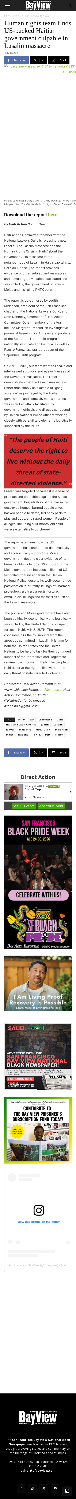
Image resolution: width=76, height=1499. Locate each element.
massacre (25, 729)
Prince (59, 734)
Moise (10, 734)
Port (47, 734)
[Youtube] (55, 1488)
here (52, 214)
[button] (7, 5)
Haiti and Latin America (21, 724)
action (22, 719)
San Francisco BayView (23, 1265)
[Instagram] (32, 1488)
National (23, 734)
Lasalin (58, 724)
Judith (45, 724)
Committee (45, 719)
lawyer (10, 729)
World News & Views (37, 15)
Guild (60, 719)
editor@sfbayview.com (38, 1470)
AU (32, 719)
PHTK (37, 734)
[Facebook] (21, 1488)
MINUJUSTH (43, 729)
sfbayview (50, 1265)
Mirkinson (61, 729)
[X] (43, 1488)
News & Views (12, 15)
